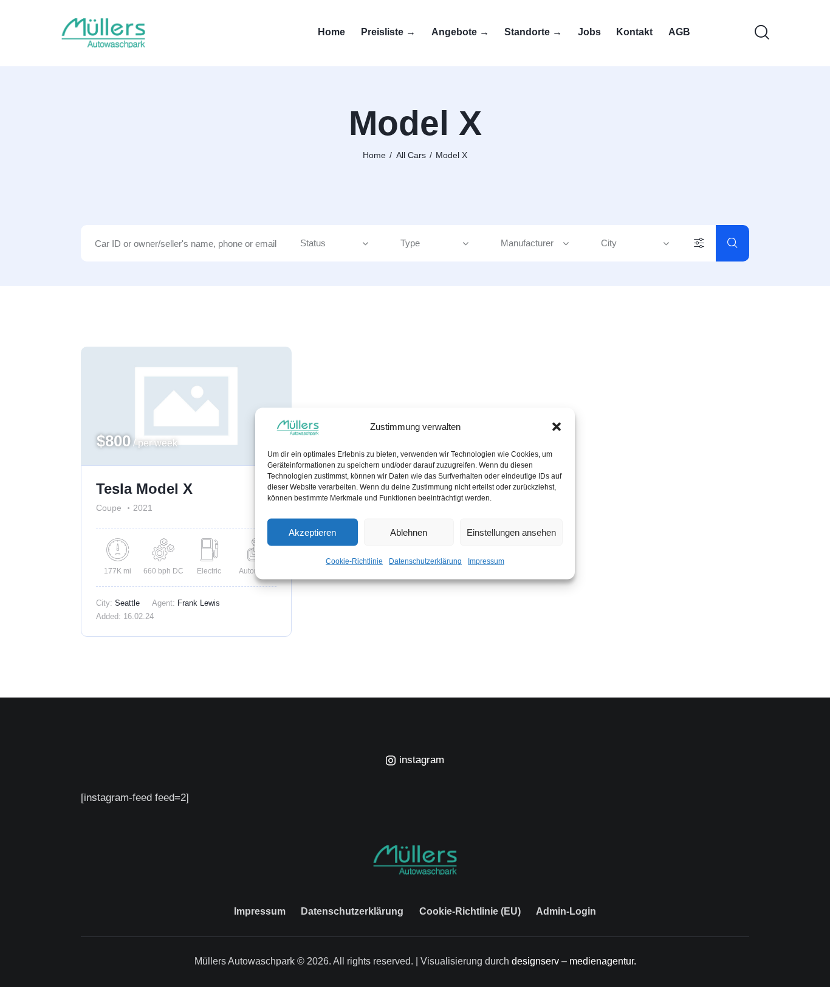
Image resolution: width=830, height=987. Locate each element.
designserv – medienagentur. (574, 961)
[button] (556, 427)
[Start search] (732, 243)
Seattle (127, 603)
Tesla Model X (144, 488)
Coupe (109, 508)
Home (374, 155)
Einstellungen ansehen (511, 532)
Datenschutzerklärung (425, 561)
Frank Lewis (198, 603)
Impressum (486, 561)
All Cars (411, 155)
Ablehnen (408, 532)
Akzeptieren (312, 532)
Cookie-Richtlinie (354, 561)
